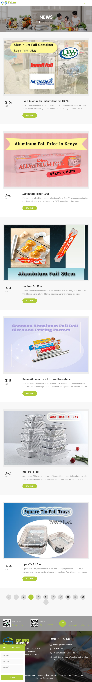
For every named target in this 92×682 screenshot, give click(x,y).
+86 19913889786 (46, 625)
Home (44, 22)
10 (61, 597)
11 (68, 597)
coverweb (52, 678)
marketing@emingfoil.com (78, 625)
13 (83, 597)
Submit (12, 677)
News (51, 22)
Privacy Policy (78, 675)
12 (75, 597)
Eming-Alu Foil (18, 625)
